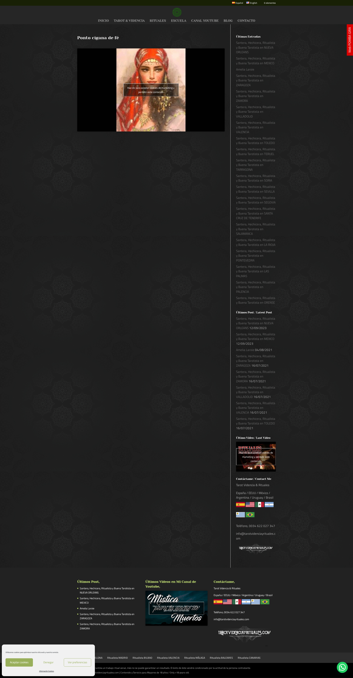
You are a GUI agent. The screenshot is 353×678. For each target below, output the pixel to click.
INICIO (103, 20)
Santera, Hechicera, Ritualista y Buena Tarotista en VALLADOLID (255, 112)
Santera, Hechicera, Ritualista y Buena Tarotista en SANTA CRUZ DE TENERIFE (255, 213)
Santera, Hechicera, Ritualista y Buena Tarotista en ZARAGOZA (255, 80)
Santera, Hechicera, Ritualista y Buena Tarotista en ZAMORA (255, 96)
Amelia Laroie (245, 69)
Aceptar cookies (19, 662)
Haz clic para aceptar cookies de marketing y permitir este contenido (150, 90)
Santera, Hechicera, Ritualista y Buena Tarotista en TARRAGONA (255, 165)
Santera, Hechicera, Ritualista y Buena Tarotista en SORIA (255, 178)
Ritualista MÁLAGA (194, 658)
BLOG (228, 20)
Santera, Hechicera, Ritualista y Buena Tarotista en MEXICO (255, 61)
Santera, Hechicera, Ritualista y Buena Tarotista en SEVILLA (255, 189)
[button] (342, 667)
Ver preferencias (77, 662)
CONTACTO (246, 20)
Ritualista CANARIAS (249, 658)
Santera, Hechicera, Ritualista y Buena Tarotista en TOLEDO (255, 140)
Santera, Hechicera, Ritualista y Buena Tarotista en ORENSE (255, 300)
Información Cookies (46, 671)
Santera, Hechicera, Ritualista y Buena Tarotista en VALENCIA (255, 127)
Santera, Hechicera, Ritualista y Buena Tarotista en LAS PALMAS (255, 271)
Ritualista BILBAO (142, 658)
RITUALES (158, 20)
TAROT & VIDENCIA (129, 20)
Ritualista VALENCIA (168, 658)
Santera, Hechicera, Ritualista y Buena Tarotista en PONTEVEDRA (255, 256)
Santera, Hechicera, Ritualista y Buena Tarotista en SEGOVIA (256, 200)
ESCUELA (178, 20)
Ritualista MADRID (117, 658)
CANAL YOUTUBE (205, 20)
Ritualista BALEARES (221, 658)
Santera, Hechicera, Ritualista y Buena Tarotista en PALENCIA (255, 287)
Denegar (48, 662)
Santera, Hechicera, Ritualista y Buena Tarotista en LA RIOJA (255, 242)
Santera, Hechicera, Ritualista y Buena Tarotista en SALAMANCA (255, 229)
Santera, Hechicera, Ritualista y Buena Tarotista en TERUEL (255, 151)
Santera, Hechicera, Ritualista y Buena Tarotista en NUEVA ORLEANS (255, 47)
